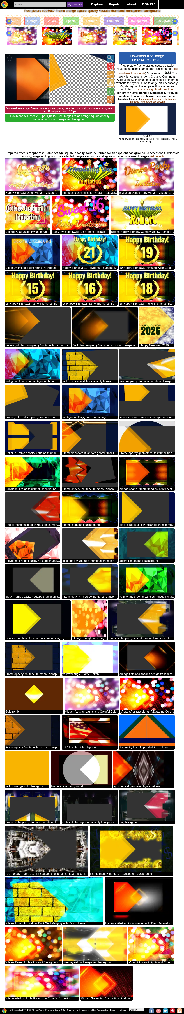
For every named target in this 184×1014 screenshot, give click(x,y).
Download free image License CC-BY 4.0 (147, 58)
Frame (13, 21)
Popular (115, 4)
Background (164, 21)
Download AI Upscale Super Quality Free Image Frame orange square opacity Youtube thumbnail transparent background (59, 118)
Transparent (138, 21)
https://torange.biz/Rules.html (155, 89)
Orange (32, 21)
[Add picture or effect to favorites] (9, 58)
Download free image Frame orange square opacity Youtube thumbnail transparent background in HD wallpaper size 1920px (59, 110)
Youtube (91, 21)
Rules (112, 1010)
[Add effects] (110, 91)
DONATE (149, 4)
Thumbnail (114, 21)
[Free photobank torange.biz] (4, 4)
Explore (97, 4)
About (131, 4)
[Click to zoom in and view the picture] (110, 58)
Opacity (71, 21)
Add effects (157, 156)
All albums (122, 1010)
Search (78, 4)
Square (52, 21)
